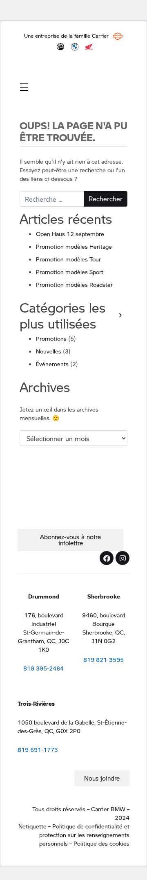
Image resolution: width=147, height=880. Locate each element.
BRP (60, 46)
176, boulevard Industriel (43, 619)
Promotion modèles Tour (68, 259)
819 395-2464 (43, 668)
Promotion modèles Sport (69, 272)
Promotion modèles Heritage (74, 246)
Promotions (51, 338)
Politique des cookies (101, 843)
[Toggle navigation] (24, 86)
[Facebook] (107, 558)
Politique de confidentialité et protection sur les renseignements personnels (84, 834)
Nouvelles (48, 351)
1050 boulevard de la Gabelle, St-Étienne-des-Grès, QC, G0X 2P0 (72, 726)
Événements (52, 364)
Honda (89, 46)
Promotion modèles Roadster (74, 284)
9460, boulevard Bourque (103, 619)
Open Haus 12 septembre (70, 234)
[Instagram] (122, 558)
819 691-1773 (38, 749)
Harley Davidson (117, 36)
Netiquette (32, 826)
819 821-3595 (103, 659)
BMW (74, 46)
